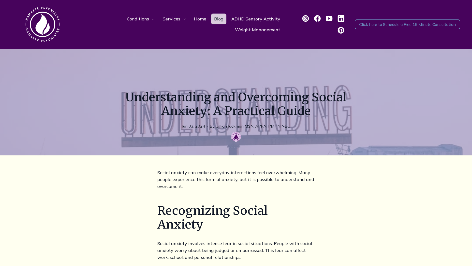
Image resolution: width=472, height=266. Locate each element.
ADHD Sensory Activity (255, 19)
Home (200, 19)
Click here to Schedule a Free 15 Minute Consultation (407, 24)
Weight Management (257, 30)
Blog (218, 19)
